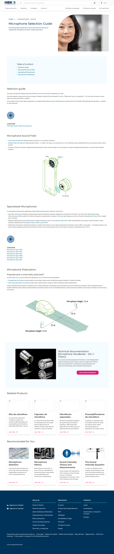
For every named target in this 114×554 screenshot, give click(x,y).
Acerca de (35, 500)
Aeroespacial (88, 508)
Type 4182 (78, 225)
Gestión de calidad (38, 525)
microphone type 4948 (31, 222)
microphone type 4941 (59, 220)
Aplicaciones (62, 500)
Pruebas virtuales (64, 525)
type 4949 (44, 222)
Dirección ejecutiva (38, 508)
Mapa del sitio (79, 534)
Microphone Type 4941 (14, 254)
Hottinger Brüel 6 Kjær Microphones (19, 126)
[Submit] (21, 3)
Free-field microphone (15, 140)
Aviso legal (39, 534)
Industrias (87, 500)
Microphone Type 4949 (14, 258)
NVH (59, 512)
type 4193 (18, 216)
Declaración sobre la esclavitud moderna (21, 534)
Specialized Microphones (26, 72)
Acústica (61, 505)
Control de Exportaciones (41, 522)
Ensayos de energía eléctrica (67, 508)
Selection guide (23, 67)
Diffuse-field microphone (16, 143)
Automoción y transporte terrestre (92, 513)
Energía (86, 517)
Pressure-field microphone (17, 147)
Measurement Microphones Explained (59, 101)
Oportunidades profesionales (42, 512)
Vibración (61, 522)
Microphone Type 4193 (14, 251)
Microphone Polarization (26, 74)
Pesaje (60, 528)
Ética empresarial (38, 518)
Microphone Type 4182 (14, 260)
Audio (86, 505)
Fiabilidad (61, 515)
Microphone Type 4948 (14, 256)
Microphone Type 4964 (14, 249)
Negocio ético (90, 534)
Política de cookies (51, 534)
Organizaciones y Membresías (42, 515)
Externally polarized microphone (19, 283)
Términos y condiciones (40, 528)
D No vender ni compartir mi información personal (31, 536)
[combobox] (54, 3)
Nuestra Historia (38, 505)
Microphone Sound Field (26, 70)
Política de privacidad (66, 534)
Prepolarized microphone (17, 280)
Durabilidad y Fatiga (65, 518)
